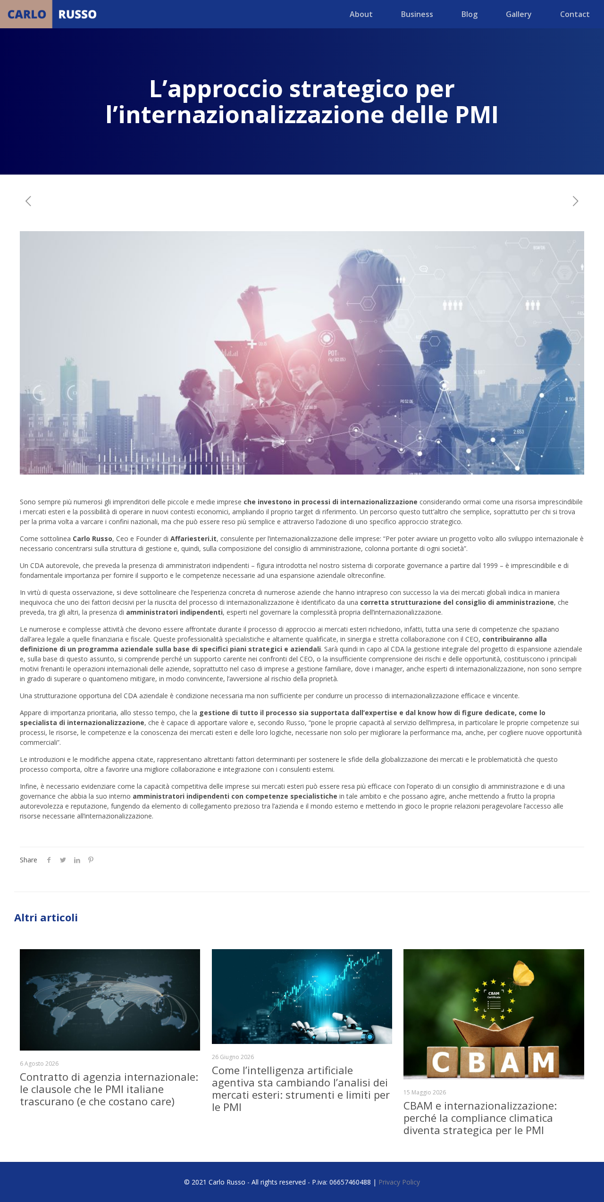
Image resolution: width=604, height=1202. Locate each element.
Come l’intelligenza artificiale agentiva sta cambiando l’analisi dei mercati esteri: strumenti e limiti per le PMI (301, 1088)
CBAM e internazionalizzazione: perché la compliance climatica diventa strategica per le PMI (480, 1117)
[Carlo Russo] (54, 14)
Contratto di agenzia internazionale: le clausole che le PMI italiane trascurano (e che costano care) (109, 1088)
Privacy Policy (399, 1181)
